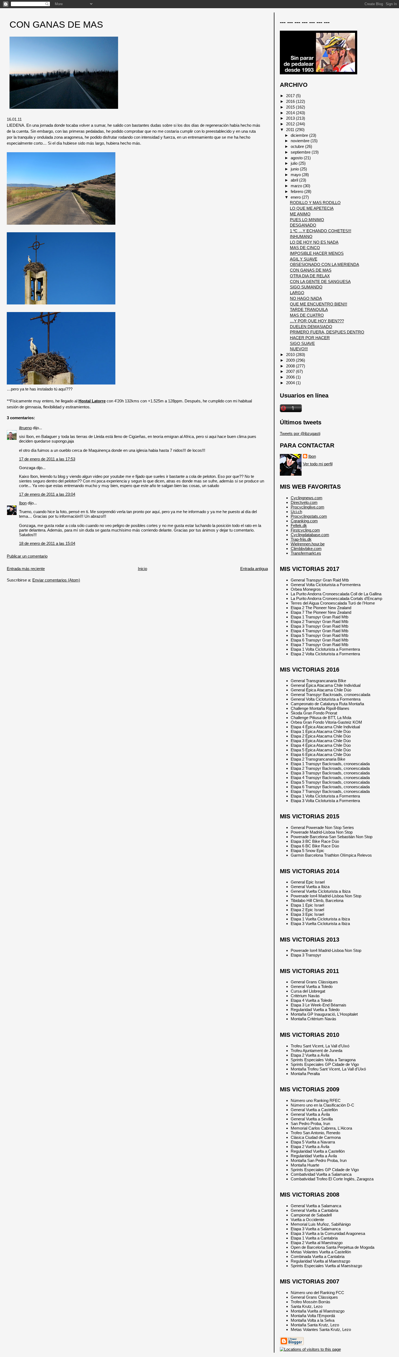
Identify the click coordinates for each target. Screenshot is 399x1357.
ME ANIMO (300, 214)
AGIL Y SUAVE (303, 259)
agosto (297, 157)
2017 (291, 95)
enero (296, 197)
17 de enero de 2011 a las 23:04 (47, 494)
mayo (296, 174)
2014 (291, 112)
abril (295, 180)
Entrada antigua (254, 568)
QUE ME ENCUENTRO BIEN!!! (318, 304)
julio (295, 163)
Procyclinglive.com (307, 507)
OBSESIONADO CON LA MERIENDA (324, 264)
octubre (298, 146)
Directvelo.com (304, 502)
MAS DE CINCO (305, 247)
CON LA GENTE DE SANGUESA (320, 281)
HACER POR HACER (310, 337)
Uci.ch (296, 511)
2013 (291, 118)
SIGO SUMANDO (306, 287)
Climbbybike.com (306, 548)
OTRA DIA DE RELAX (310, 276)
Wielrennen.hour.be (308, 544)
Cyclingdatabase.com (310, 534)
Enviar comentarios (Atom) (56, 580)
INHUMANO (301, 236)
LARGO (297, 292)
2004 (291, 382)
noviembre (301, 140)
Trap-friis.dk (301, 539)
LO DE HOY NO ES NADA (314, 242)
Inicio (142, 568)
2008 (291, 366)
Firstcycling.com (305, 530)
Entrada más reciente (26, 568)
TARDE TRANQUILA (309, 309)
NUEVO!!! (299, 349)
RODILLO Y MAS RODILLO (315, 202)
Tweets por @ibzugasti (300, 433)
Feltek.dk (299, 525)
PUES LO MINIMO (307, 219)
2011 (290, 129)
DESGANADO (303, 225)
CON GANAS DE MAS (56, 25)
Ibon (23, 503)
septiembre (301, 152)
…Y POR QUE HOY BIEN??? (317, 321)
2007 (291, 371)
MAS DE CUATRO (307, 315)
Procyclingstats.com (309, 516)
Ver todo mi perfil (317, 464)
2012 (291, 124)
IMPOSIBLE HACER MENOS (317, 253)
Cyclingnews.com (306, 497)
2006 (291, 377)
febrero (297, 191)
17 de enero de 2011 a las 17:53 (47, 459)
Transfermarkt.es (306, 553)
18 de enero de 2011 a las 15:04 (47, 543)
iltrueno (25, 427)
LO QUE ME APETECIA (312, 208)
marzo (297, 185)
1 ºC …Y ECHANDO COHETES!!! (320, 230)
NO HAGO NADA (306, 298)
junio (295, 169)
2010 (291, 354)
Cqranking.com (304, 521)
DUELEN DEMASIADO (311, 326)
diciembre (300, 135)
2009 (291, 360)
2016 (291, 101)
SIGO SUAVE (302, 343)
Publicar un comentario (27, 556)
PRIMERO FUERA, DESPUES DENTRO (327, 332)
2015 (291, 107)
